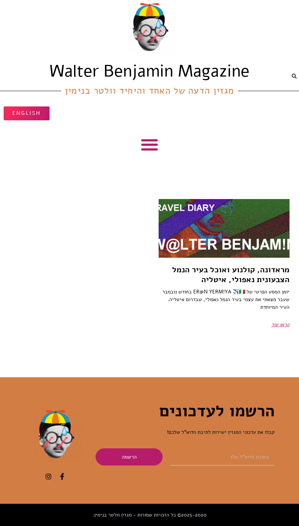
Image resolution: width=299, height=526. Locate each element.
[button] (294, 76)
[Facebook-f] (62, 476)
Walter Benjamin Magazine (149, 71)
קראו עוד (280, 324)
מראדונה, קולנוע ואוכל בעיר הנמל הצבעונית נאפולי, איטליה (231, 274)
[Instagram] (48, 476)
